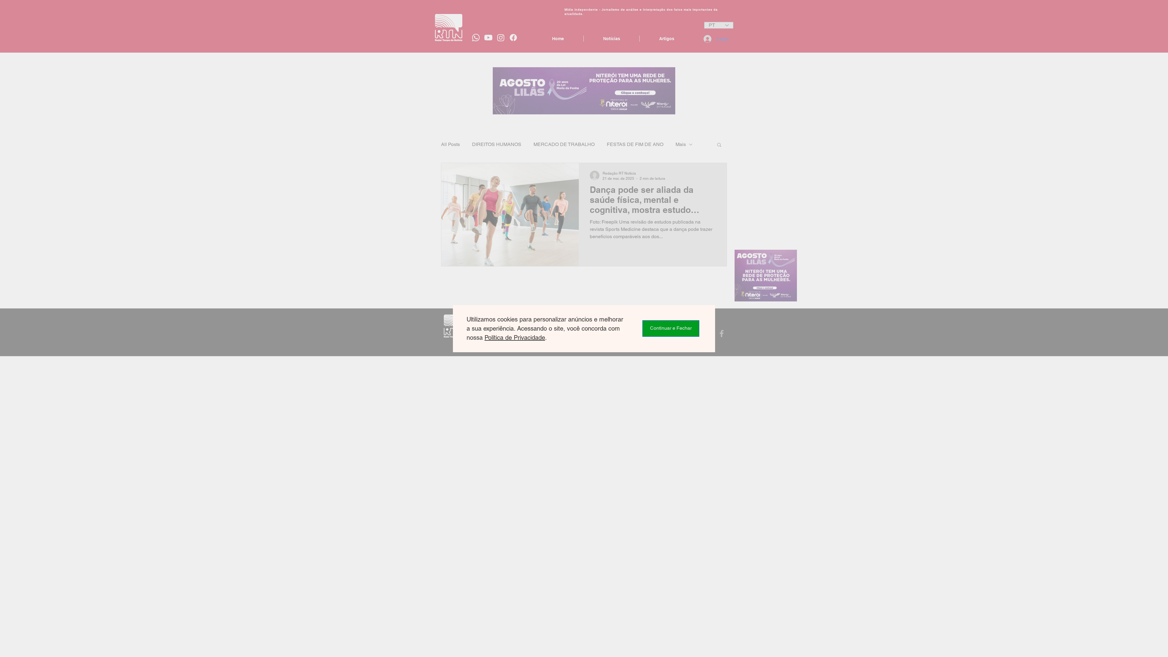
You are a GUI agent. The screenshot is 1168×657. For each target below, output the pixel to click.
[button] (670, 328)
